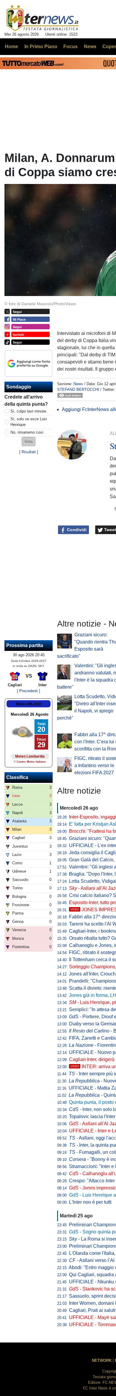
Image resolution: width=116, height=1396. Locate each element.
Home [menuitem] (11, 46)
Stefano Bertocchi (78, 389)
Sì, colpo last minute (28, 411)
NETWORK (102, 1360)
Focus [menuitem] (70, 46)
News (78, 384)
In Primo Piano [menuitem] (40, 46)
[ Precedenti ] (28, 691)
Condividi (76, 529)
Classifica (17, 777)
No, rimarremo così (26, 432)
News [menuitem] (90, 46)
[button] (28, 441)
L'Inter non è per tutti (90, 1202)
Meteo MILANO (28, 704)
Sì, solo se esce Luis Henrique (28, 422)
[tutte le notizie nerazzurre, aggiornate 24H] (42, 18)
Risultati (29, 452)
